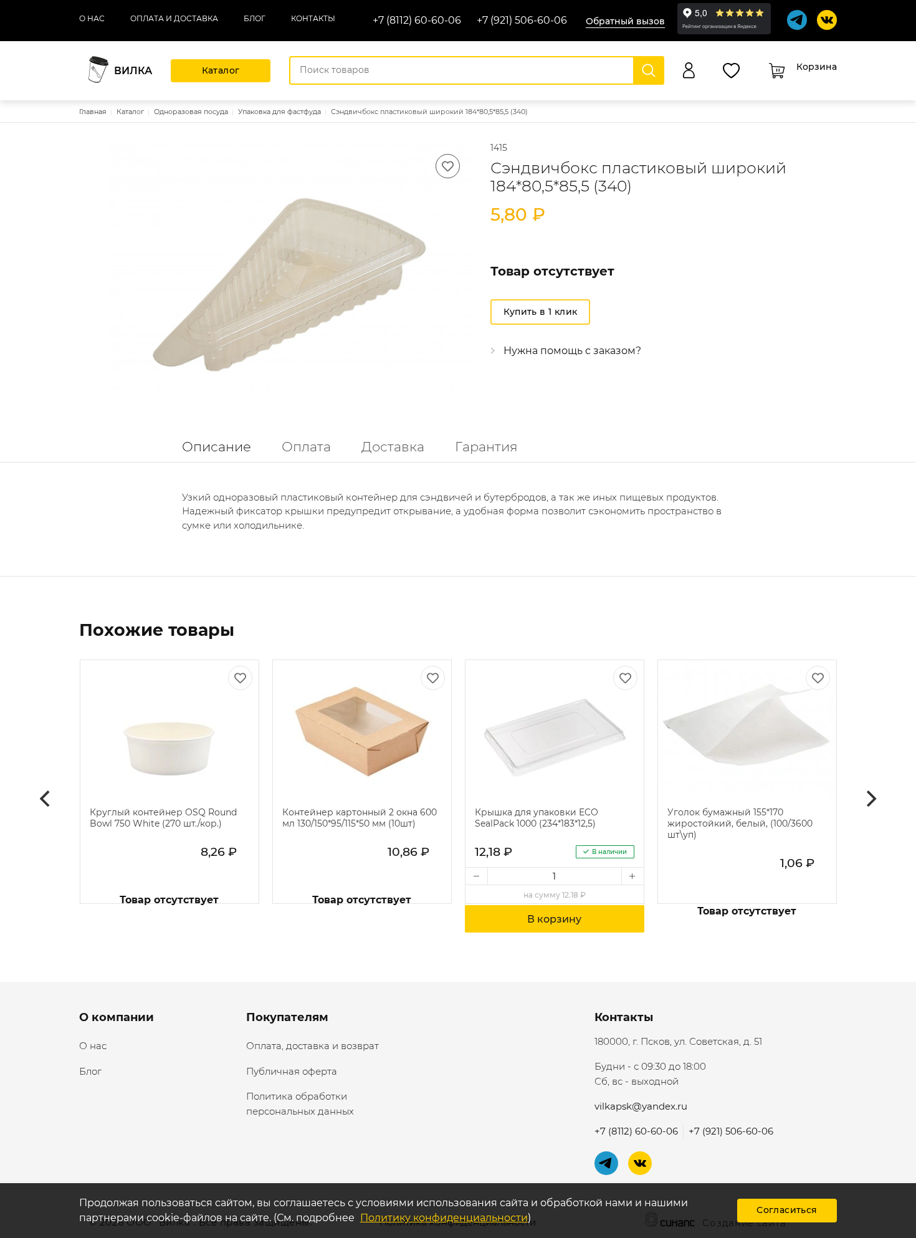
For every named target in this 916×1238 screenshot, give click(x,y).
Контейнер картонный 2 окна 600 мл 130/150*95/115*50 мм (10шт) (359, 818)
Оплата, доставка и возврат (312, 1046)
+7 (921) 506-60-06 (522, 20)
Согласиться (786, 1210)
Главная (93, 111)
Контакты (313, 18)
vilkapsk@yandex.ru (640, 1106)
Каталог (221, 70)
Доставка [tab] (392, 446)
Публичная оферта (291, 1071)
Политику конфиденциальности (444, 1218)
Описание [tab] (216, 446)
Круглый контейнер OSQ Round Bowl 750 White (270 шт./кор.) (163, 818)
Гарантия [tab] (486, 446)
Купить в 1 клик (540, 311)
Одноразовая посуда (191, 111)
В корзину (554, 919)
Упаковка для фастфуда (279, 111)
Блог (254, 18)
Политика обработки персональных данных (300, 1103)
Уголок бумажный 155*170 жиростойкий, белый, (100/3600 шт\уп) (740, 823)
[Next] (870, 798)
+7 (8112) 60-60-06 (417, 20)
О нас (92, 18)
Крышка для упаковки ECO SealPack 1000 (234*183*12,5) (536, 818)
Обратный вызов (625, 21)
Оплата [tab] (306, 446)
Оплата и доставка (174, 18)
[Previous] (46, 798)
